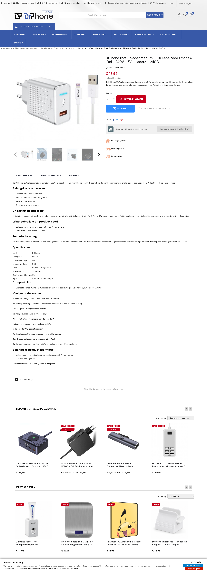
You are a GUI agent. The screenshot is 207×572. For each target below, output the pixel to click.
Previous (186, 409)
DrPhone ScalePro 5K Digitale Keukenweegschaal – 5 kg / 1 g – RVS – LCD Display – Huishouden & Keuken (77, 543)
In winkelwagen (133, 99)
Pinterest (122, 119)
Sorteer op (161, 418)
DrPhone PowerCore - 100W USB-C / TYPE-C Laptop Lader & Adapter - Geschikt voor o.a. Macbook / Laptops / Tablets (78, 465)
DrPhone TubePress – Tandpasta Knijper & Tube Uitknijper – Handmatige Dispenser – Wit (169, 543)
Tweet (117, 119)
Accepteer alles (193, 565)
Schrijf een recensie (116, 67)
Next (190, 409)
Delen (113, 119)
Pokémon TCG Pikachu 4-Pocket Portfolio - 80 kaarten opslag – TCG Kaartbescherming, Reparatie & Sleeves (124, 543)
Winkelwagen (185, 3)
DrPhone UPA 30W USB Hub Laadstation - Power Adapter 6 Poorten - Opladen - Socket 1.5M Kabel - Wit (168, 465)
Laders (28, 364)
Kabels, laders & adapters (44, 364)
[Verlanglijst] (184, 15)
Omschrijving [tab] (25, 175)
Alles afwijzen (194, 568)
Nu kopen (120, 108)
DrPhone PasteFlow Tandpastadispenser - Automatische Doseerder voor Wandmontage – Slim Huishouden (32, 543)
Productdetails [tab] (51, 175)
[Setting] (179, 15)
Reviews (74, 175)
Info (171, 3)
